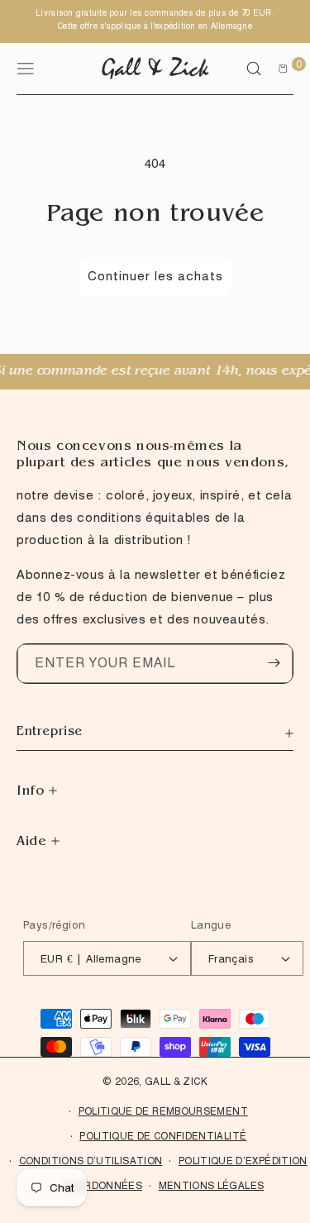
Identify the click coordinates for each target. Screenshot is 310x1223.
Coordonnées (102, 1185)
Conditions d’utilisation (91, 1160)
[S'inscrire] (273, 662)
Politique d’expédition (243, 1160)
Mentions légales (212, 1185)
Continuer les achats (155, 276)
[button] (254, 68)
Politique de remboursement (163, 1111)
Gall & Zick (176, 1081)
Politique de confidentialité (162, 1136)
